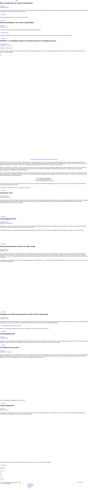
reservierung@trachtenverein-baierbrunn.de (16, 11)
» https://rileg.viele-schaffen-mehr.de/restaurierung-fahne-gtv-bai (44, 159)
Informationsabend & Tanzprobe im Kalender (11, 325)
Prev (3, 470)
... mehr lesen (3, 20)
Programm (3, 14)
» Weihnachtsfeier (78, 230)
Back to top (79, 482)
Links (29, 487)
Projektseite (41, 167)
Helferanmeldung (4, 32)
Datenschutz (30, 485)
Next (3, 479)
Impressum (30, 484)
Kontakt (30, 486)
